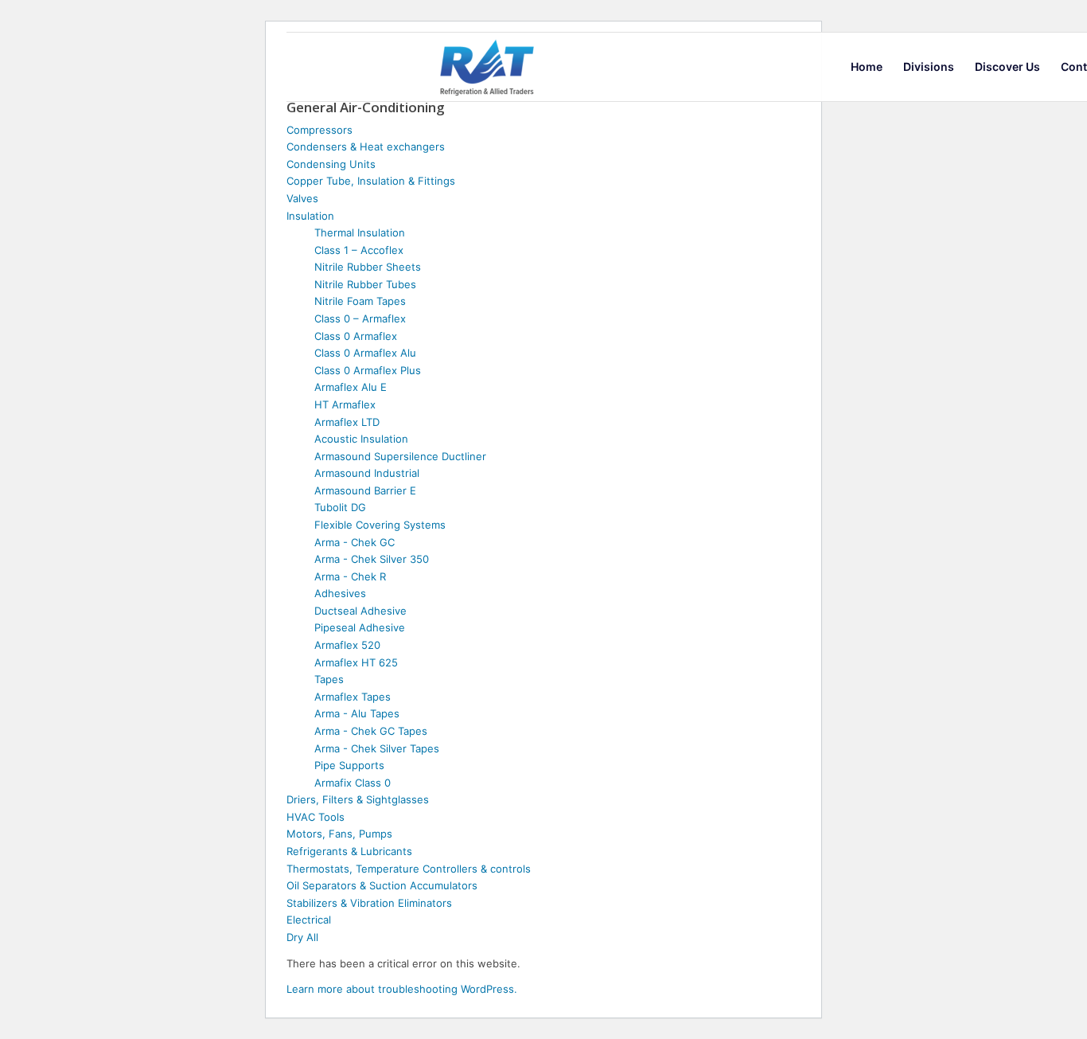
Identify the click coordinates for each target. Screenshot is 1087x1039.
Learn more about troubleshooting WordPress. (401, 988)
